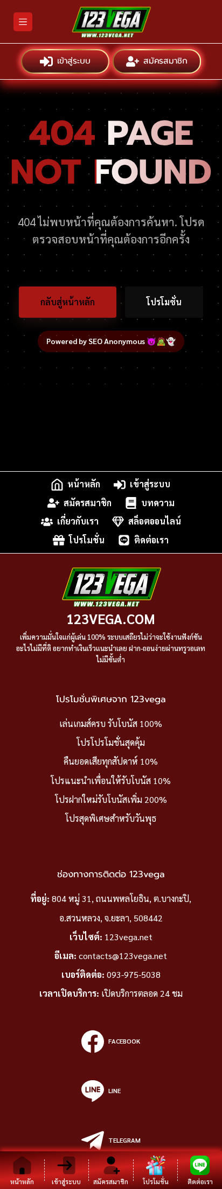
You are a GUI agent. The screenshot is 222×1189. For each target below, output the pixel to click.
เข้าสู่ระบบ (73, 61)
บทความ (158, 502)
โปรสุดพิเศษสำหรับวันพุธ (110, 818)
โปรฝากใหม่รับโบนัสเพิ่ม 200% (111, 799)
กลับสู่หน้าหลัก (67, 301)
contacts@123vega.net (123, 955)
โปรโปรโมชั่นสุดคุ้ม (111, 742)
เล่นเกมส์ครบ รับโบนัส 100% (110, 723)
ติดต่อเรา (151, 539)
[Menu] (22, 21)
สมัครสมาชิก (165, 61)
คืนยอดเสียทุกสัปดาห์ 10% (111, 761)
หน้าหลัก (83, 484)
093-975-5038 (134, 974)
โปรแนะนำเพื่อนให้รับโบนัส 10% (111, 780)
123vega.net (128, 936)
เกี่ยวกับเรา (78, 521)
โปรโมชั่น (164, 301)
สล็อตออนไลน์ (154, 521)
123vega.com (110, 618)
